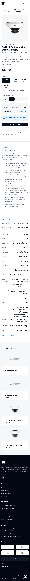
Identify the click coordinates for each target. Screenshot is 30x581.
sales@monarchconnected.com (12, 536)
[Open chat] (25, 576)
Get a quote (15, 129)
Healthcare (4, 511)
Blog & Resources (6, 493)
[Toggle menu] (27, 3)
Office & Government (6, 519)
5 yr (18, 99)
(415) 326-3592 (8, 533)
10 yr (24, 99)
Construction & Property (7, 508)
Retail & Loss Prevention (7, 514)
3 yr (12, 99)
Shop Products (5, 487)
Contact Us (4, 496)
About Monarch (5, 490)
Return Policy (16, 578)
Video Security (9, 10)
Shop (3, 10)
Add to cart (16, 124)
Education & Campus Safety (8, 505)
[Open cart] (23, 3)
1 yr (5, 99)
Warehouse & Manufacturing (8, 516)
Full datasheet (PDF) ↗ (9, 336)
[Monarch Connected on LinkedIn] (2, 477)
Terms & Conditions (6, 578)
